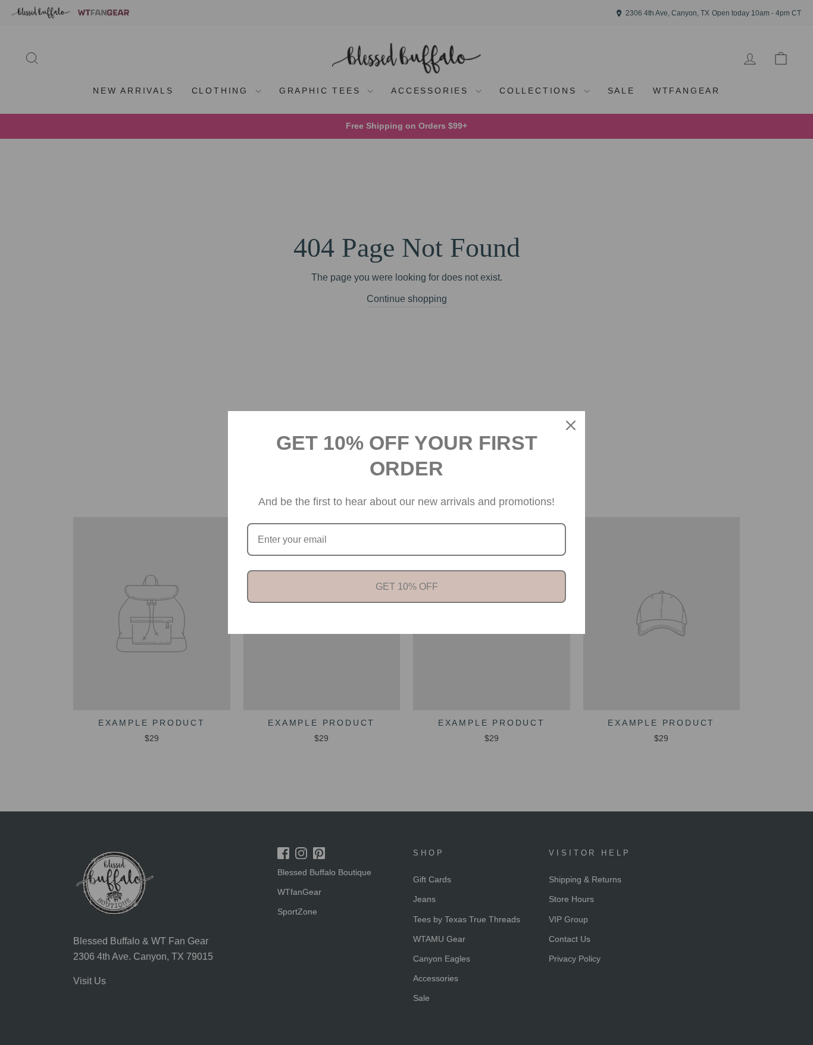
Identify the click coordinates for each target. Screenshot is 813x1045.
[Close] (570, 425)
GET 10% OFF (407, 586)
